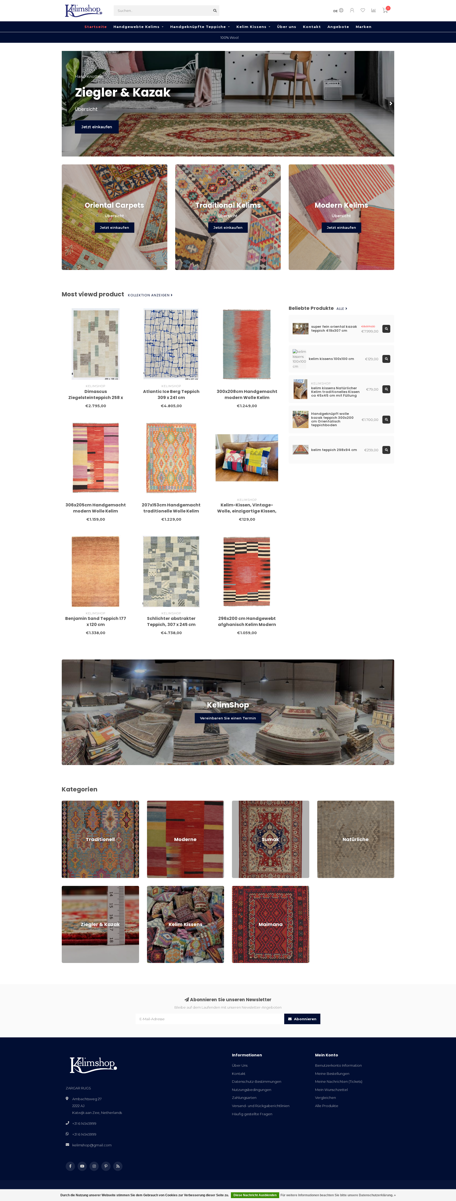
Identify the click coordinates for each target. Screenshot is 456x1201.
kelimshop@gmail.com (92, 1145)
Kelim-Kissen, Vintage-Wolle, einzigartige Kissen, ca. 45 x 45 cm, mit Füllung (247, 511)
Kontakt (312, 27)
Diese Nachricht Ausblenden (255, 1195)
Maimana (240, 888)
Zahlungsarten (244, 1097)
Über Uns (240, 1065)
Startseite (95, 27)
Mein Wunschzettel (331, 1090)
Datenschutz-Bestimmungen (256, 1081)
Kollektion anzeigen (149, 295)
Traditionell (71, 803)
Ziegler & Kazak (75, 888)
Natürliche (326, 803)
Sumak (238, 803)
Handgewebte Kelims (136, 27)
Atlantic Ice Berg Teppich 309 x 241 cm (171, 394)
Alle (340, 309)
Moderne (155, 803)
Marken (364, 27)
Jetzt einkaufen (97, 127)
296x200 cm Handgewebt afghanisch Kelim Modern (247, 621)
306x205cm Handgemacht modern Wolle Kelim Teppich (95, 511)
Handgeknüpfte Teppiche (198, 27)
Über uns (286, 27)
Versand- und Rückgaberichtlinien (260, 1106)
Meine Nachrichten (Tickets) (338, 1081)
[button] (66, 103)
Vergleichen (325, 1097)
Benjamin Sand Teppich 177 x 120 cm (95, 621)
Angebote (338, 27)
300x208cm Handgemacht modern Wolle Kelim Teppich (247, 397)
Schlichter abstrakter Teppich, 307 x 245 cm (171, 621)
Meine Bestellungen (332, 1073)
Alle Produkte (326, 1106)
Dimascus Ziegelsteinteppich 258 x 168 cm (95, 397)
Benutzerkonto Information (338, 1065)
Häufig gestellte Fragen (252, 1114)
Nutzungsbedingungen (251, 1090)
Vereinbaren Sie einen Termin (228, 718)
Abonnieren (304, 1019)
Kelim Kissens (251, 27)
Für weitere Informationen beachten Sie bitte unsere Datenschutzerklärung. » (338, 1195)
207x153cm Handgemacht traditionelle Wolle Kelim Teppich (171, 511)
